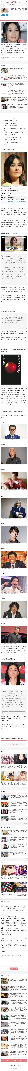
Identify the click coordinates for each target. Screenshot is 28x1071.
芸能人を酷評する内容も (11, 139)
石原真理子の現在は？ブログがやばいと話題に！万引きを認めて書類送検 (17, 10)
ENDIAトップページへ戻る (14, 1060)
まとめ (5, 145)
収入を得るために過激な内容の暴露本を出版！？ (14, 129)
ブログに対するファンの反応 (11, 142)
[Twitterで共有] (2, 15)
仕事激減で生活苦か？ (9, 134)
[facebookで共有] (4, 15)
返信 (26, 938)
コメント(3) (25, 15)
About (8, 1065)
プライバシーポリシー (17, 1065)
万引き (2, 44)
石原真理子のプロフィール (10, 120)
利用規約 (11, 1065)
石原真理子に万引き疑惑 (10, 123)
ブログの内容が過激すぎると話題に (13, 137)
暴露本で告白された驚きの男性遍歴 (14, 132)
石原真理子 (15, 46)
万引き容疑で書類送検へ (11, 125)
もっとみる (25, 823)
